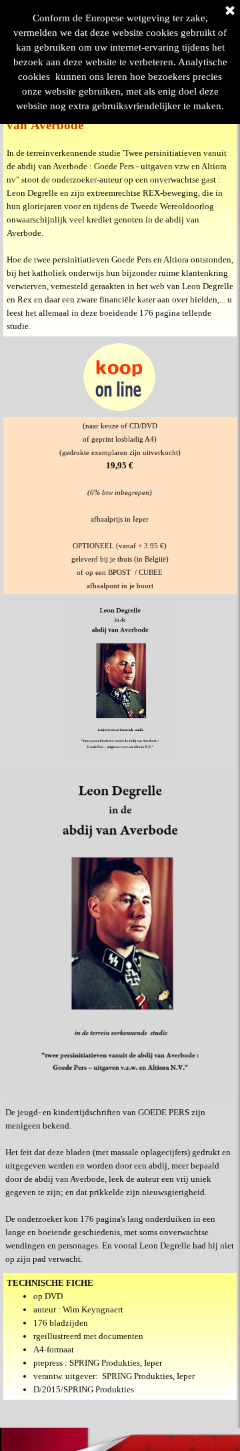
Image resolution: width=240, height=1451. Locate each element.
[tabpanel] (120, 201)
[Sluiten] (230, 11)
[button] (119, 343)
